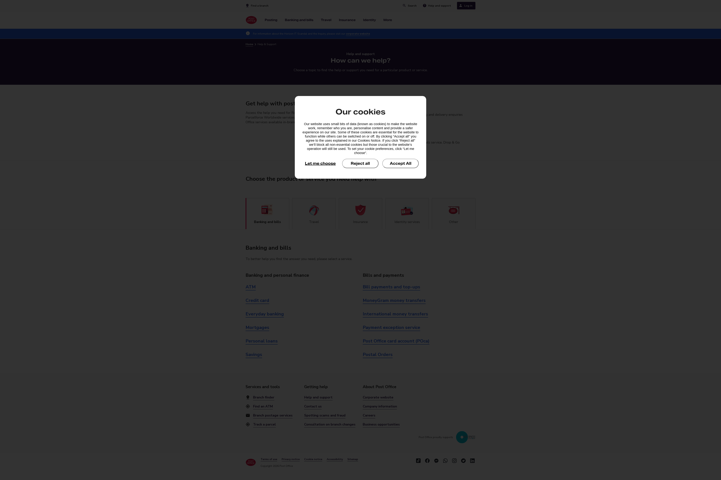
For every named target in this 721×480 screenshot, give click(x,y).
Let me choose (320, 163)
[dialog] (360, 137)
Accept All (400, 163)
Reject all (360, 163)
